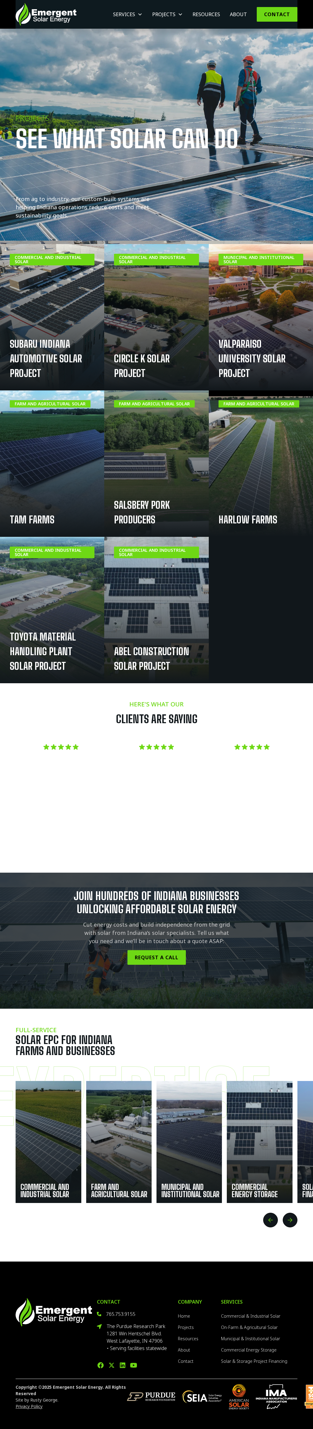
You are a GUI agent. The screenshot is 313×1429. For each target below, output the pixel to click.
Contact (277, 14)
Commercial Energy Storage (249, 1350)
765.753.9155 (120, 1314)
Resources (206, 14)
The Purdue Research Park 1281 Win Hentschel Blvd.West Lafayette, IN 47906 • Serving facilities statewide (137, 1337)
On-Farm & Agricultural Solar (249, 1327)
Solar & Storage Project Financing (254, 1361)
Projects (186, 1327)
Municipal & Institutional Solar (250, 1338)
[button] (127, 14)
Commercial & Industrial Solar (250, 1316)
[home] (46, 14)
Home (184, 1316)
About (238, 14)
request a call (157, 957)
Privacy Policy (29, 1406)
